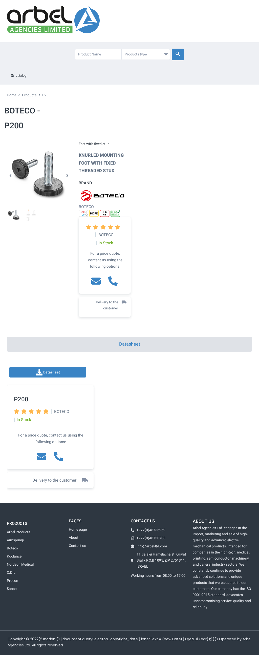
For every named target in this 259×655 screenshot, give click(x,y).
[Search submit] (178, 54)
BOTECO (86, 207)
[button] (10, 175)
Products (29, 95)
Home (11, 95)
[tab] (129, 344)
